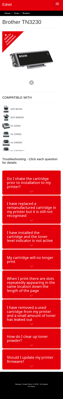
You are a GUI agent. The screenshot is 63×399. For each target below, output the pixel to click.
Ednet (7, 4)
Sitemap (18, 384)
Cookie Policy (27, 384)
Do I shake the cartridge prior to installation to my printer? (29, 182)
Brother (26, 13)
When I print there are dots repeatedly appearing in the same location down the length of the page (31, 284)
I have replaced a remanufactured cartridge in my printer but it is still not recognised (31, 209)
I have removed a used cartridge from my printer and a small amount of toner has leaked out (31, 313)
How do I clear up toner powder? (27, 338)
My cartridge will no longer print (30, 259)
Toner (16, 13)
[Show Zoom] (31, 60)
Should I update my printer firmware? (30, 359)
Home (7, 13)
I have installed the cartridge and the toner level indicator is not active (30, 236)
